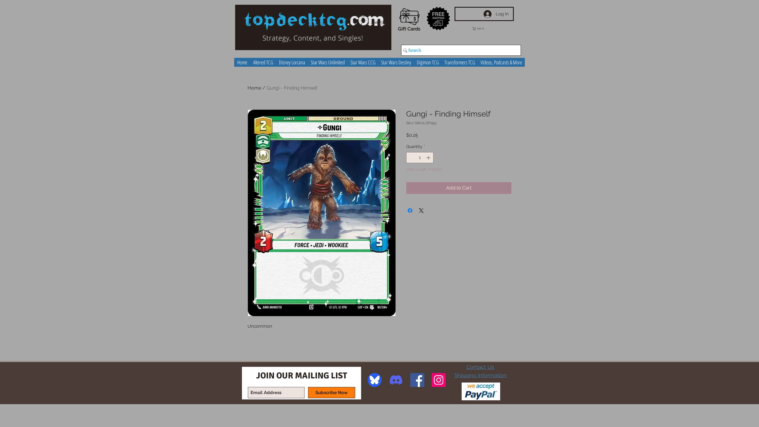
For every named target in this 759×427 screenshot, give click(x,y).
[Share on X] (421, 210)
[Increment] (429, 157)
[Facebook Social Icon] (417, 380)
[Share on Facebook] (410, 210)
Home (254, 88)
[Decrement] (410, 157)
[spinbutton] (419, 157)
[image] (375, 380)
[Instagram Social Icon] (439, 380)
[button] (482, 28)
